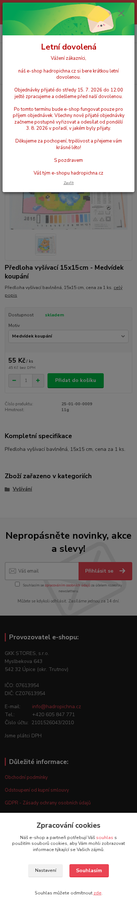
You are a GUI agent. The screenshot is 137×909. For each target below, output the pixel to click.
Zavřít (69, 183)
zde (98, 893)
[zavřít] (121, 14)
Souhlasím (89, 870)
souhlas (104, 837)
